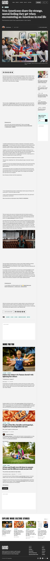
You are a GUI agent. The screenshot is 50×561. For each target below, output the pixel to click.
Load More (5, 488)
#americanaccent (12, 125)
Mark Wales (5, 381)
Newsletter (31, 551)
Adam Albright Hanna (7, 474)
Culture (29, 2)
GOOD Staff (13, 474)
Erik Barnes (9, 27)
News (13, 2)
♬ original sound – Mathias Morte (20, 286)
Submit (46, 121)
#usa (28, 124)
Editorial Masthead (33, 552)
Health (25, 2)
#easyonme (29, 285)
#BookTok (22, 125)
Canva (30, 63)
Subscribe (38, 2)
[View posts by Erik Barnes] (3, 27)
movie (17, 81)
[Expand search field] (43, 2)
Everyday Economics (42, 86)
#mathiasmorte (10, 286)
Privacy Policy (10, 558)
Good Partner (5, 431)
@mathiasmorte (8, 283)
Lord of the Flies (22, 476)
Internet (4, 529)
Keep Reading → (6, 409)
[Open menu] (46, 2)
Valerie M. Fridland (9, 434)
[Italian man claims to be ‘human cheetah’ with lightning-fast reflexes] (7, 528)
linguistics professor (8, 436)
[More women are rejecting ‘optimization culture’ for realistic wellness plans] (43, 77)
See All (45, 519)
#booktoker (30, 125)
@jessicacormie (8, 122)
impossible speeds (26, 404)
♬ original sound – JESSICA (10, 127)
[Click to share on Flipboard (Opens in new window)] (8, 72)
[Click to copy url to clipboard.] (12, 72)
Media (8, 423)
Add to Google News (43, 27)
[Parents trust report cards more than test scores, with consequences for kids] (43, 95)
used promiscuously (16, 437)
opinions (22, 75)
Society (17, 2)
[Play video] (19, 239)
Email (40, 118)
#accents (18, 125)
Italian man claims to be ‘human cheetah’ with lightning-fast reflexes (18, 375)
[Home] (2, 7)
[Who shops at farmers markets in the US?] (43, 108)
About (30, 547)
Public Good (40, 93)
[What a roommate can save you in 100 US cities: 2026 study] (43, 87)
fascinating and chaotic (20, 481)
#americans (7, 125)
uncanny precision (20, 403)
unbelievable (8, 406)
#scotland (26, 125)
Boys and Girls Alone (24, 479)
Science (21, 2)
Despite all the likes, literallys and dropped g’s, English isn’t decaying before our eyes (18, 426)
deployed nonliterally (13, 438)
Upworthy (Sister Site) (33, 554)
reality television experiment (26, 477)
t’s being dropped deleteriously (26, 437)
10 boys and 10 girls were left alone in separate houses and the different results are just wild (18, 468)
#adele (25, 285)
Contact (30, 549)
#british (6, 286)
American (30, 79)
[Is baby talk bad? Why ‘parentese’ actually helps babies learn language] (43, 102)
